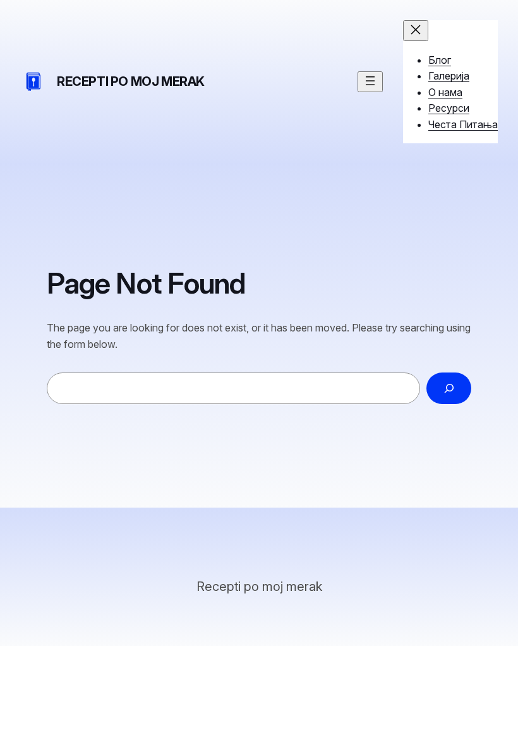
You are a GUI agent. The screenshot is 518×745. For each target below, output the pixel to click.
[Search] (448, 387)
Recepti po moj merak (131, 81)
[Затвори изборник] (415, 30)
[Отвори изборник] (370, 81)
